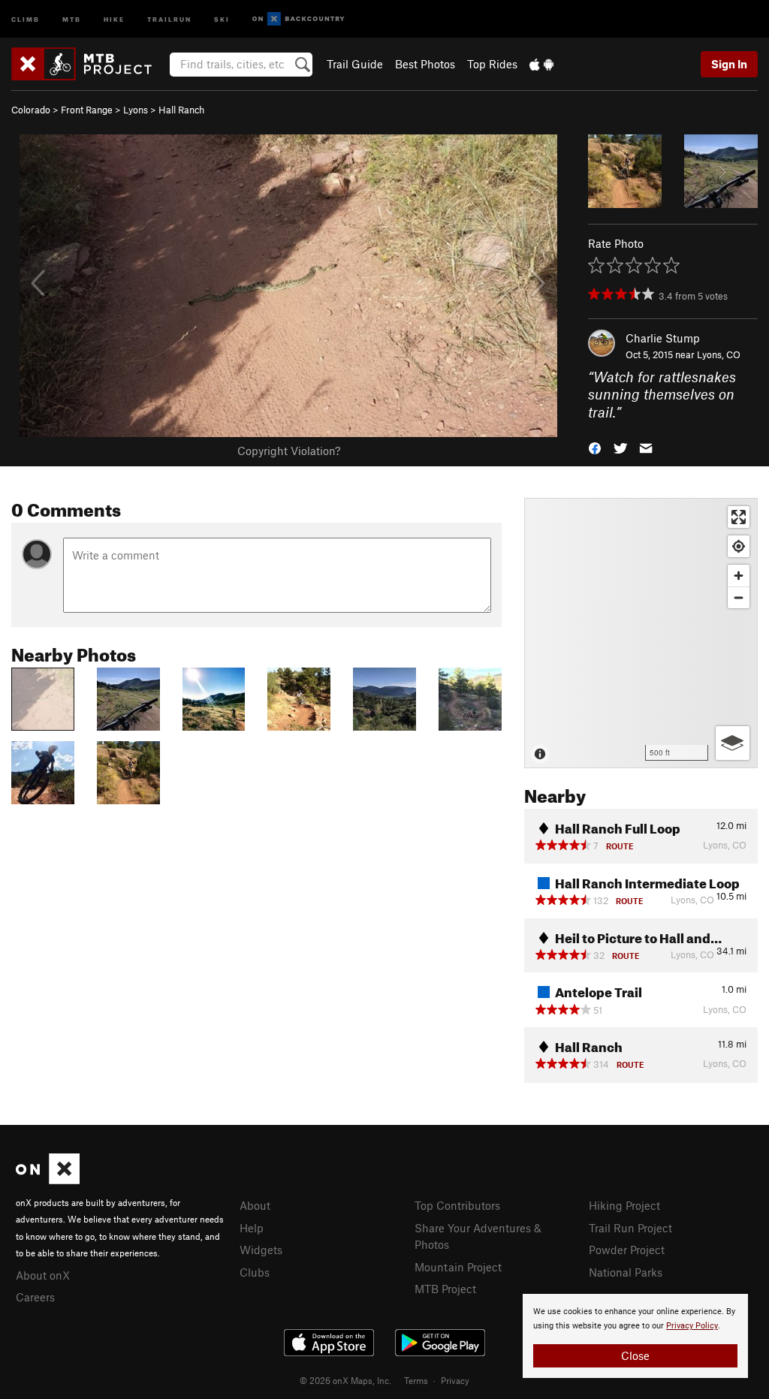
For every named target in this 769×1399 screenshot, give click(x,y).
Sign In (729, 64)
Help (252, 1228)
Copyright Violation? (288, 450)
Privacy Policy (692, 1326)
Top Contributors (457, 1205)
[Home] (89, 63)
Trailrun (169, 18)
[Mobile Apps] (541, 64)
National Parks (625, 1272)
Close (635, 1355)
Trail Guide (355, 64)
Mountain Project (458, 1267)
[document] (635, 1335)
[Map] (641, 633)
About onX (43, 1275)
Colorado (30, 110)
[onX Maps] (48, 1179)
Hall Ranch (181, 110)
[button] (595, 447)
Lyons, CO (718, 354)
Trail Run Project (630, 1228)
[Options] (732, 743)
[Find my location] (738, 546)
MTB (71, 18)
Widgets (261, 1249)
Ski (222, 18)
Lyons (135, 110)
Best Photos (425, 64)
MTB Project (445, 1288)
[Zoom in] (738, 575)
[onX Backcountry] (298, 19)
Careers (35, 1297)
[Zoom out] (738, 597)
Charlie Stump (663, 338)
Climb (25, 18)
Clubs (255, 1272)
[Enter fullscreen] (738, 517)
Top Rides (492, 64)
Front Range (87, 110)
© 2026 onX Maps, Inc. (345, 1380)
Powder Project (627, 1249)
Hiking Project (624, 1205)
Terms (416, 1380)
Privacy (455, 1380)
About (255, 1205)
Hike (114, 18)
